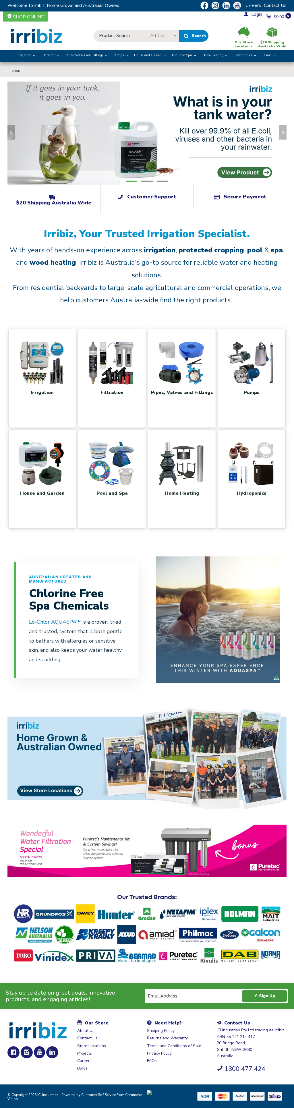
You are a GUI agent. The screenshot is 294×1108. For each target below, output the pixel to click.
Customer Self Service (98, 1094)
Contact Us (275, 5)
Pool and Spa (182, 55)
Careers (253, 5)
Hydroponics (243, 55)
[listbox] (163, 36)
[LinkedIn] (52, 1052)
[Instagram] (27, 1052)
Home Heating (212, 55)
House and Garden (148, 55)
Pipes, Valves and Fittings (84, 55)
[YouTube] (39, 1052)
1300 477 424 (245, 1069)
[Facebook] (13, 1052)
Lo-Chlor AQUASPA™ (55, 621)
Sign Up (267, 996)
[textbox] (120, 36)
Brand (267, 55)
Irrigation (24, 55)
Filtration (48, 55)
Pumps (119, 55)
